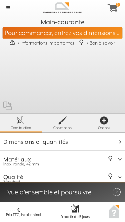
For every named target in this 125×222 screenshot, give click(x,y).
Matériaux (17, 159)
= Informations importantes (45, 43)
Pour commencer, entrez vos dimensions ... (63, 32)
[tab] (62, 141)
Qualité (14, 177)
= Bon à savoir (100, 43)
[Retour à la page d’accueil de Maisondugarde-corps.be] (62, 7)
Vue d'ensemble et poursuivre (49, 192)
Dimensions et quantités (35, 141)
